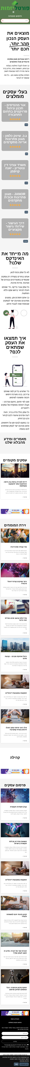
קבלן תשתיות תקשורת (18, 807)
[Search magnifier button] (3, 21)
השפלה (26, 241)
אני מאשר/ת (24, 1064)
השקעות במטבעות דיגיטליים (16, 693)
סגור (16, 1064)
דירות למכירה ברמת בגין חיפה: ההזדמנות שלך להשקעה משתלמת (15, 484)
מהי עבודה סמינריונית (19, 547)
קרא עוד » (25, 497)
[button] (13, 12)
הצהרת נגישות (15, 1019)
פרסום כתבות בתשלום (15, 1022)
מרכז (26, 124)
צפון (26, 154)
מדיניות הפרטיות (10, 1045)
